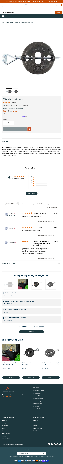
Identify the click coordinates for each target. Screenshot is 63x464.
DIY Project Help (37, 393)
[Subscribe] (44, 453)
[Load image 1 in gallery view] (9, 91)
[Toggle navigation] (3, 16)
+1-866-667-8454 (7, 396)
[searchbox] (10, 203)
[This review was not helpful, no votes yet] (56, 221)
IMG (4, 105)
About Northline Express (38, 390)
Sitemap (4, 436)
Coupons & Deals (6, 433)
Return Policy (5, 425)
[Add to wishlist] (57, 6)
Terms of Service (37, 408)
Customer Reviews (37, 403)
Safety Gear (35, 420)
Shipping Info (5, 423)
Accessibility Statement (38, 398)
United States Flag (37, 428)
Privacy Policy (36, 406)
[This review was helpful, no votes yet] (53, 221)
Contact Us (4, 420)
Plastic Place (36, 430)
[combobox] (27, 12)
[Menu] (3, 6)
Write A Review (31, 193)
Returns (3, 428)
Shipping (5, 113)
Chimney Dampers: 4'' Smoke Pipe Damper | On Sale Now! (19, 22)
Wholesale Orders (37, 395)
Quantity (5, 119)
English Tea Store (37, 423)
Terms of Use (35, 456)
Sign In (3, 430)
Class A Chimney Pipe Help (39, 401)
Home (2, 22)
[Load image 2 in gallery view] (15, 91)
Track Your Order (6, 438)
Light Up (35, 425)
